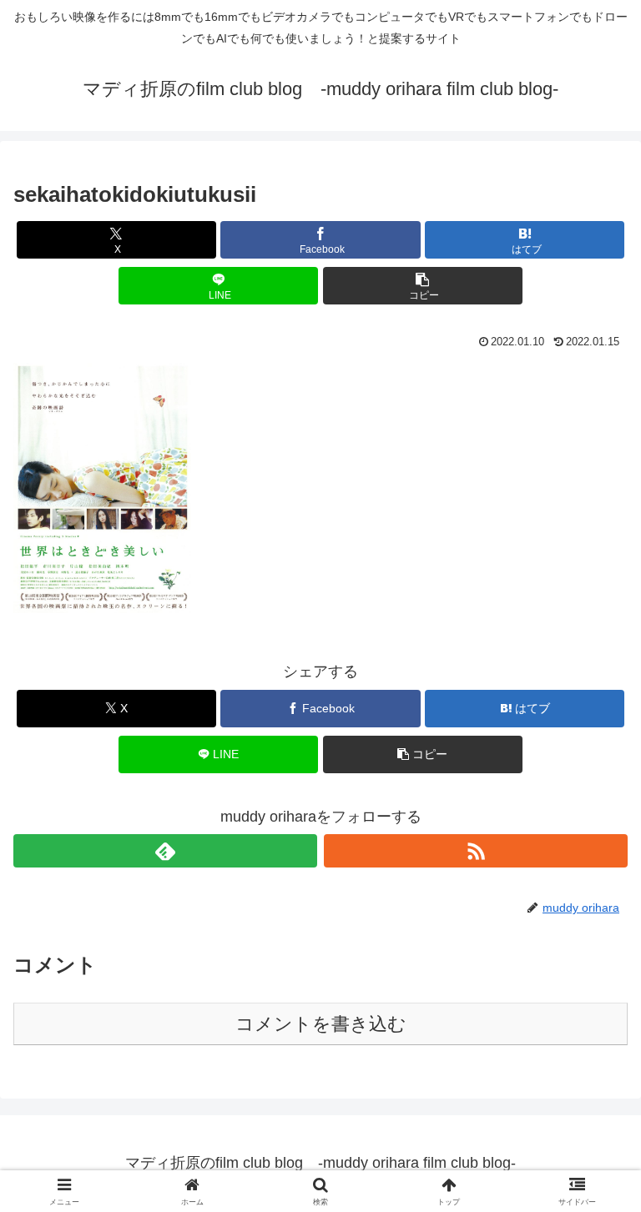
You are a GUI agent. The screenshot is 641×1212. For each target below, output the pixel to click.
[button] (422, 285)
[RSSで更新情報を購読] (476, 851)
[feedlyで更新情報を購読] (165, 851)
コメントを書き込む (320, 1023)
